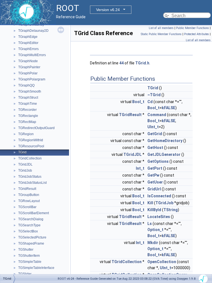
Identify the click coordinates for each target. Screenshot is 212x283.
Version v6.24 (108, 9)
